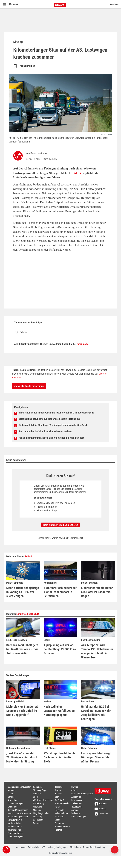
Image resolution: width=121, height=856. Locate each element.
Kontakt (11, 793)
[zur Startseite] (104, 789)
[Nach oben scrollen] (114, 849)
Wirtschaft (59, 816)
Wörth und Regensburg (43, 800)
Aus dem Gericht (62, 803)
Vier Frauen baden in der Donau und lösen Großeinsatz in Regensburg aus (56, 412)
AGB (43, 847)
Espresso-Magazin (15, 836)
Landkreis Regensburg (27, 613)
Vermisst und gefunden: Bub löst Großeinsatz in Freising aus (49, 418)
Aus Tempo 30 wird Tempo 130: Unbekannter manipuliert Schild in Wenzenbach (97, 651)
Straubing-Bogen (40, 790)
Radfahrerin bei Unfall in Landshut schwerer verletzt (45, 431)
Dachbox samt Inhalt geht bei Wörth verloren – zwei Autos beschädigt (22, 649)
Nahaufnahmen (61, 813)
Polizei (13, 4)
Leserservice (76, 800)
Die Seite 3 (59, 800)
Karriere (11, 797)
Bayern (58, 790)
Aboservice (76, 797)
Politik (57, 806)
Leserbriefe (12, 806)
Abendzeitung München (18, 816)
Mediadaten (75, 847)
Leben (57, 820)
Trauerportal (76, 806)
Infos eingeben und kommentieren (60, 524)
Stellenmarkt (76, 803)
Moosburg (37, 816)
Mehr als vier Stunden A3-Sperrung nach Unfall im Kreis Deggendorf (23, 711)
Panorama (59, 823)
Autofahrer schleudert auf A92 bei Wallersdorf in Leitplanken (60, 592)
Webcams (75, 813)
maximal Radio (14, 823)
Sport (57, 797)
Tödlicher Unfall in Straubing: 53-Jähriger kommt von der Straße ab (53, 425)
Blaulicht (58, 793)
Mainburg (37, 810)
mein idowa (83, 344)
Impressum (21, 847)
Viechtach (37, 806)
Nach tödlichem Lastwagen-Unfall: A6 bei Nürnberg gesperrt (59, 711)
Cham (35, 797)
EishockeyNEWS (15, 820)
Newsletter (12, 800)
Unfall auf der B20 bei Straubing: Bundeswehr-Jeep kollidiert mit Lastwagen (96, 713)
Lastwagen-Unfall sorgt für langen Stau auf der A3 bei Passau (96, 757)
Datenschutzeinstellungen (60, 853)
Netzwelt (58, 830)
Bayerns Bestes (14, 830)
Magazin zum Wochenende (19, 813)
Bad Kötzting (38, 803)
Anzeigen (75, 810)
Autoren (11, 790)
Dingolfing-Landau (41, 813)
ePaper (74, 790)
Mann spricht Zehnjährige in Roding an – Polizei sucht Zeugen (22, 592)
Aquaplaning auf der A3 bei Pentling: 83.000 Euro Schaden (60, 649)
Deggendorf (38, 820)
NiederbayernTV (15, 826)
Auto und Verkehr (62, 826)
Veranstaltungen (78, 816)
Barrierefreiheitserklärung (94, 847)
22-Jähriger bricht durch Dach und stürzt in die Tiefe (59, 757)
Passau (36, 823)
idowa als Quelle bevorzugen (29, 386)
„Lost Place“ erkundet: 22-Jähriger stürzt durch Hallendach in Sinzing (21, 757)
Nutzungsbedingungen (58, 847)
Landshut (37, 793)
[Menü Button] (5, 4)
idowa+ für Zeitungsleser (82, 793)
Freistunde (59, 810)
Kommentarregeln (15, 803)
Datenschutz (33, 847)
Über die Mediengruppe (18, 810)
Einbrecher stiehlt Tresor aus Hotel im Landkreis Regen (97, 592)
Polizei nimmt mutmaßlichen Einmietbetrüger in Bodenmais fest (51, 437)
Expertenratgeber (15, 833)
